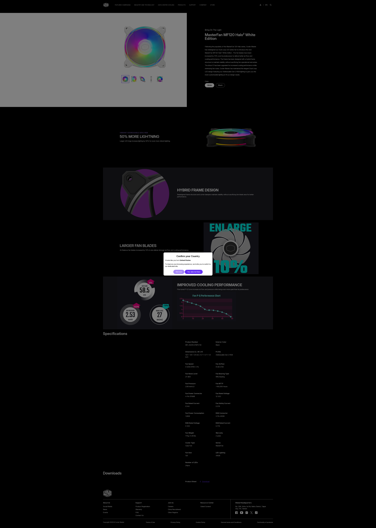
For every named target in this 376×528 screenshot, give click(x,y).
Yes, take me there (193, 272)
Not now (179, 272)
